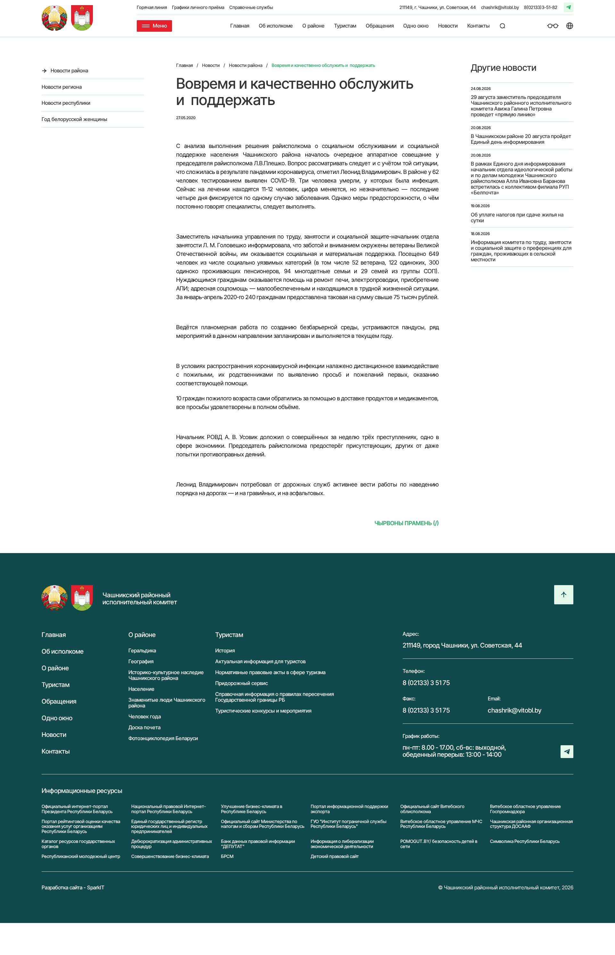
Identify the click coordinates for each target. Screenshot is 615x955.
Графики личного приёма (198, 7)
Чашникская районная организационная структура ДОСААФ (531, 824)
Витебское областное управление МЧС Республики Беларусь (441, 824)
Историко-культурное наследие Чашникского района (166, 675)
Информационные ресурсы (82, 790)
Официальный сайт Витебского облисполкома (432, 809)
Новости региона (62, 87)
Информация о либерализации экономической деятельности (342, 844)
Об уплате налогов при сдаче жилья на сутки (517, 217)
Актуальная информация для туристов (260, 661)
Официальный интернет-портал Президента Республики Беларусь (77, 809)
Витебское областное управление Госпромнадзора (525, 809)
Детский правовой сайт (335, 856)
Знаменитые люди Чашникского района (166, 703)
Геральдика (142, 650)
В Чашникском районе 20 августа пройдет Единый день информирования (521, 139)
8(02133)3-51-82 (540, 7)
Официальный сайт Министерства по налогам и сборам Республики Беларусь (262, 824)
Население (141, 689)
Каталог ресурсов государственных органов (78, 844)
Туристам (345, 26)
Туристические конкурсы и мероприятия (263, 710)
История (225, 650)
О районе (313, 26)
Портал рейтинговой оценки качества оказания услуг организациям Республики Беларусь (81, 826)
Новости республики (66, 103)
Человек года (144, 716)
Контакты (478, 26)
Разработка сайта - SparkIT (73, 888)
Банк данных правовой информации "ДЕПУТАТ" (258, 844)
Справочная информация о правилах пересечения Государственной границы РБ (274, 697)
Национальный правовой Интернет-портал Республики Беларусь (168, 809)
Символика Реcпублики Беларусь (525, 841)
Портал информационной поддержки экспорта (349, 809)
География (140, 661)
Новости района (69, 70)
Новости (448, 26)
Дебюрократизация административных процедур (171, 844)
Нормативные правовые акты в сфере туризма (270, 672)
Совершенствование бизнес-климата (170, 856)
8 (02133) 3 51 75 (426, 683)
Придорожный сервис (241, 683)
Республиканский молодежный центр (81, 856)
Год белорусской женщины (74, 119)
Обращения (380, 26)
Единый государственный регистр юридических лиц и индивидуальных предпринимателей (169, 826)
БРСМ (227, 856)
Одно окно (416, 26)
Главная (239, 26)
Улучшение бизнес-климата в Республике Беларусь (251, 809)
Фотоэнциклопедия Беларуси (163, 738)
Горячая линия (152, 7)
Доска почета (144, 727)
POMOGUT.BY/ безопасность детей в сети (438, 844)
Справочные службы (251, 7)
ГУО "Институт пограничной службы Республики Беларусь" (348, 824)
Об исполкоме (276, 26)
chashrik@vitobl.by (500, 7)
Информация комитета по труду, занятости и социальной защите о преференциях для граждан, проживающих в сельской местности (521, 251)
